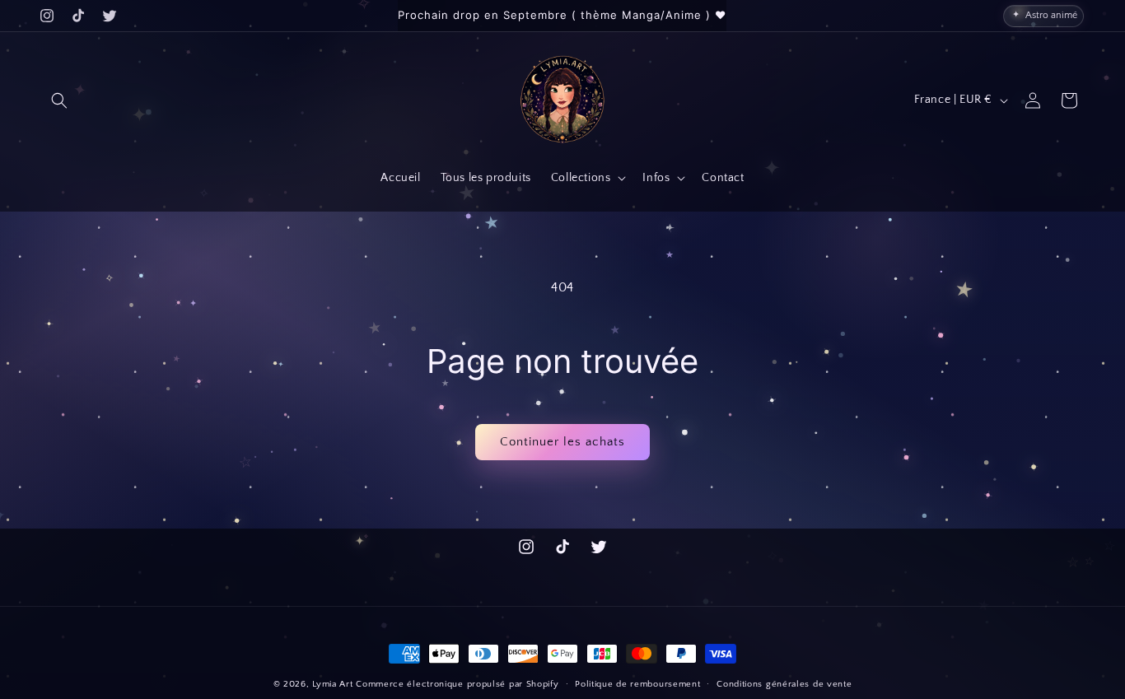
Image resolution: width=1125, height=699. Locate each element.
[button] (59, 100)
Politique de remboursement (637, 683)
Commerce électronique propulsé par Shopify (457, 684)
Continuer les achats (562, 442)
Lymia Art (332, 684)
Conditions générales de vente (784, 683)
